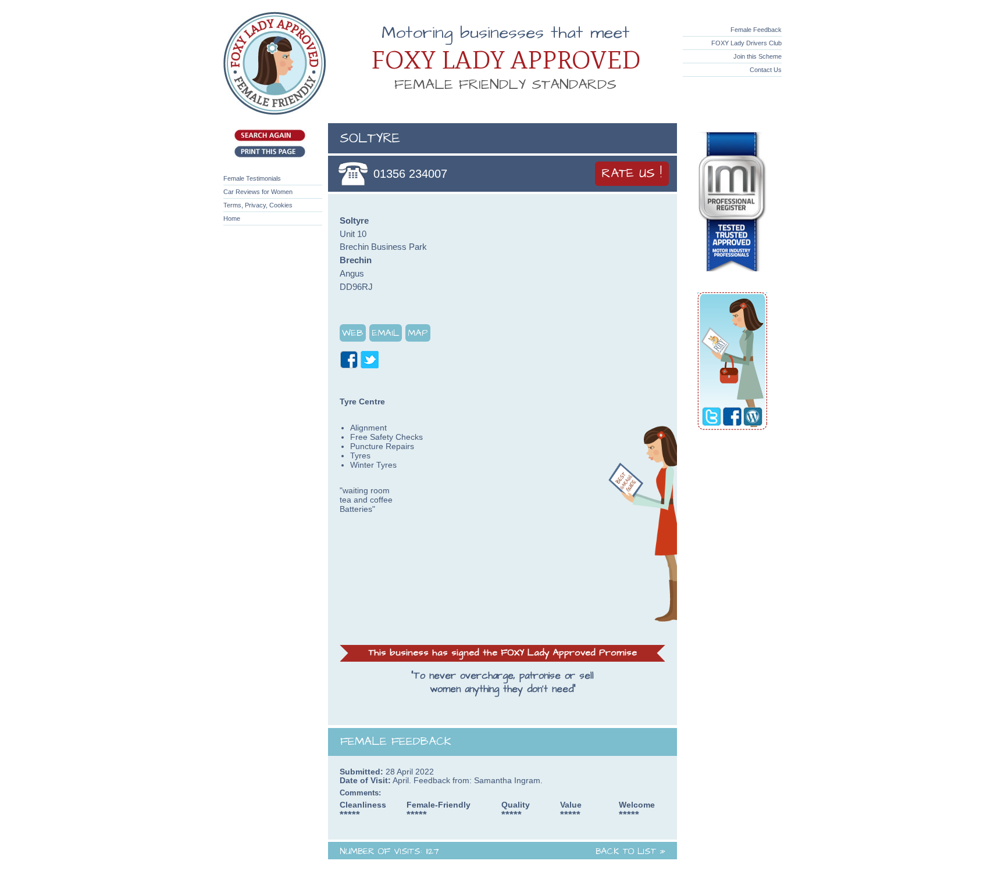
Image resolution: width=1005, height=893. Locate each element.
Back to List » (630, 851)
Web (352, 333)
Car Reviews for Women (258, 191)
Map (418, 333)
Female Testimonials (252, 178)
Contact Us (766, 69)
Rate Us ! (632, 173)
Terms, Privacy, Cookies (258, 205)
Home (231, 218)
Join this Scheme (757, 56)
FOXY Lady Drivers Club (746, 43)
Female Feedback (756, 29)
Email (386, 333)
